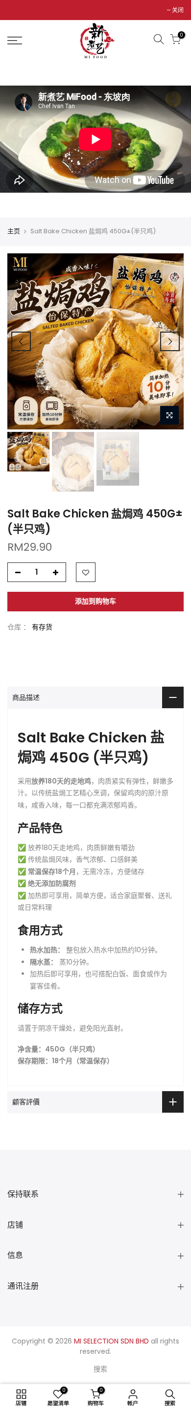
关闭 (178, 10)
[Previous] (21, 341)
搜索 (100, 1369)
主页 (13, 231)
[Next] (170, 341)
